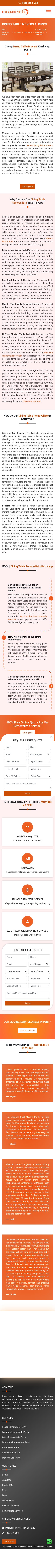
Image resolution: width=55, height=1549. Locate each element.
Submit (27, 793)
